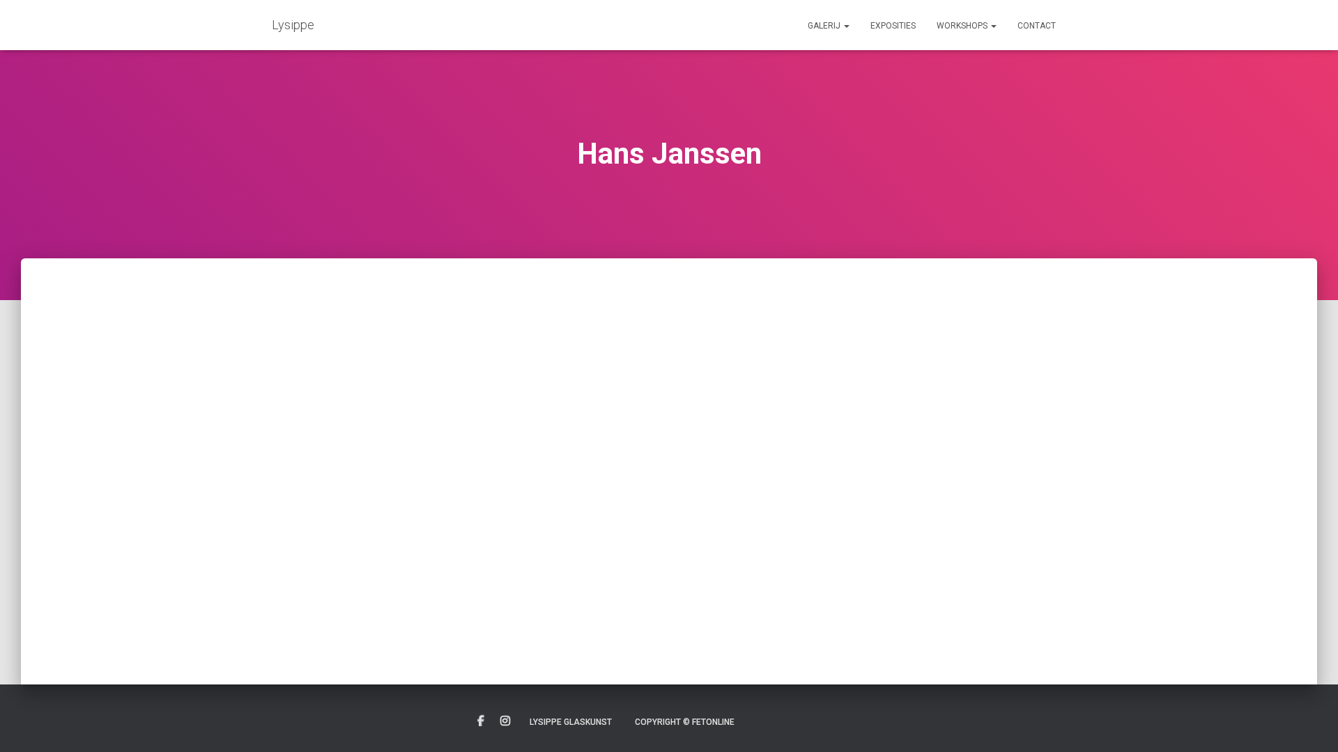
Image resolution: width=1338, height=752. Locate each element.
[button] (846, 26)
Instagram (505, 721)
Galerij (825, 26)
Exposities (893, 26)
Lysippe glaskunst (571, 722)
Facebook (480, 721)
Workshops (963, 26)
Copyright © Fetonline (685, 722)
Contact (1036, 26)
